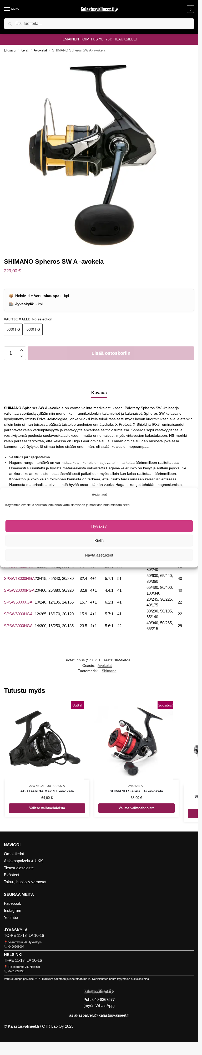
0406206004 (16, 946)
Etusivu (10, 50)
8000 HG (13, 329)
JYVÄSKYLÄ (16, 930)
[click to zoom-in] (101, 153)
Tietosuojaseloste (19, 868)
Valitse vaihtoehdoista (47, 808)
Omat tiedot (14, 854)
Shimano (109, 671)
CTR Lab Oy (53, 1026)
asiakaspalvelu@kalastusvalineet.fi (99, 1015)
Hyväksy (99, 526)
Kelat (24, 50)
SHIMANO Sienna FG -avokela (136, 791)
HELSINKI (13, 955)
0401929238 (16, 971)
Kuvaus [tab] (99, 393)
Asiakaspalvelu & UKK (23, 861)
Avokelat (40, 50)
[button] (189, 9)
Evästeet (11, 875)
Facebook (12, 903)
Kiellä (99, 540)
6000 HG (33, 329)
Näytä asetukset (99, 555)
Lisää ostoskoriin (111, 353)
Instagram (12, 910)
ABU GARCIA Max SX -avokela (47, 791)
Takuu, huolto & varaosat (25, 882)
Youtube (11, 918)
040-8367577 (103, 999)
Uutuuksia (56, 785)
